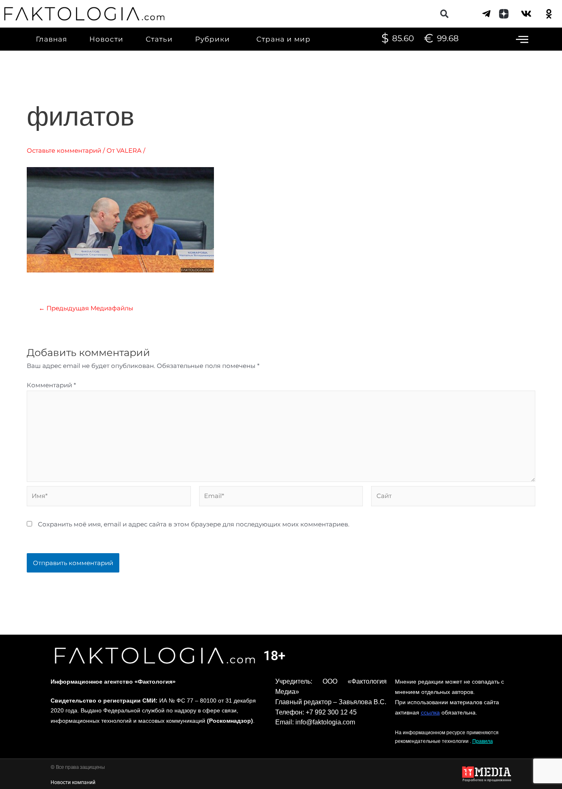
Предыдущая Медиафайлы (86, 308)
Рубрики (212, 39)
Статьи (159, 39)
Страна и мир (283, 39)
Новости (106, 39)
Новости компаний (73, 782)
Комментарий (51, 385)
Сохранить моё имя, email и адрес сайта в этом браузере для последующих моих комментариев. (193, 524)
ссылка (430, 712)
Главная (51, 39)
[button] (444, 13)
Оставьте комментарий (64, 150)
